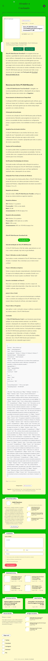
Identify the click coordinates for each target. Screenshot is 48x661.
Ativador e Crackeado (29, 659)
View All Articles (14, 526)
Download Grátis (17, 12)
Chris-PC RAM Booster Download (29, 489)
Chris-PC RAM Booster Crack (17, 489)
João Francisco (17, 502)
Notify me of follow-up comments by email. (14, 559)
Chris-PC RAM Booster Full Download (28, 490)
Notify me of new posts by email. (12, 561)
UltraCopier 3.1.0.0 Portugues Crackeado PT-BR (37, 519)
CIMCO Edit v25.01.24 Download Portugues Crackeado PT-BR (35, 508)
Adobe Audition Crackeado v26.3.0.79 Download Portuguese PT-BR (12, 603)
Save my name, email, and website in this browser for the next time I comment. (20, 557)
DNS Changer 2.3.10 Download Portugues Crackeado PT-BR (37, 587)
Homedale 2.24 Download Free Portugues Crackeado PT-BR (36, 603)
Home (11, 12)
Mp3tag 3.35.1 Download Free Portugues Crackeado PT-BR (37, 514)
